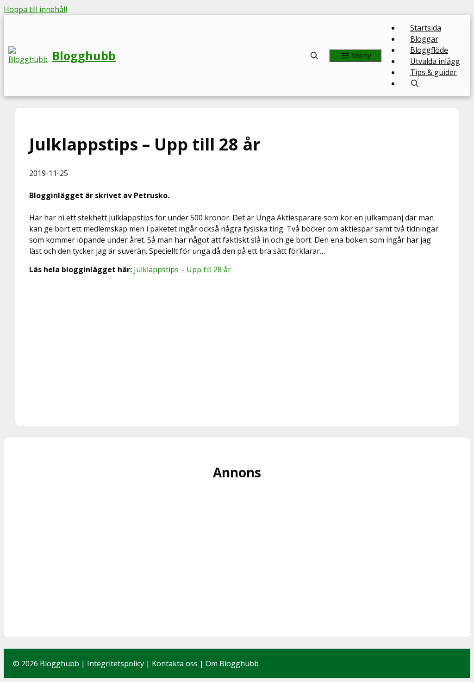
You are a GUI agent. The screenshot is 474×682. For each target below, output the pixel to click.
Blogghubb (84, 55)
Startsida (425, 28)
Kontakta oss (175, 663)
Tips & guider (433, 72)
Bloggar (424, 39)
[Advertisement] (237, 347)
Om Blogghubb (232, 663)
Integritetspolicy (115, 663)
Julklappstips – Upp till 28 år (182, 269)
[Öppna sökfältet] (314, 55)
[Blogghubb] (30, 55)
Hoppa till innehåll (35, 9)
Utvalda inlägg (435, 61)
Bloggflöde (429, 50)
